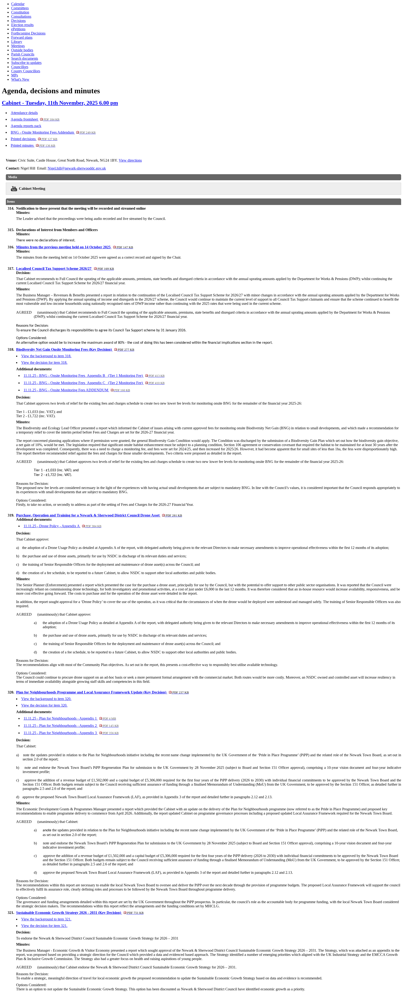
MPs (14, 75)
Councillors (19, 67)
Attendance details (24, 113)
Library (16, 42)
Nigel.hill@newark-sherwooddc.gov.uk (77, 168)
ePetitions (18, 29)
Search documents (24, 58)
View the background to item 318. (46, 356)
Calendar (17, 4)
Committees (20, 8)
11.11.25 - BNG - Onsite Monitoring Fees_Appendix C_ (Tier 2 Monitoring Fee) (94, 383)
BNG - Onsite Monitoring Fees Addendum (53, 132)
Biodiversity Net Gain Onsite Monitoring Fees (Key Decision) (75, 349)
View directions (130, 160)
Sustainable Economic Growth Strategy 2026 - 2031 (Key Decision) (79, 913)
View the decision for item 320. (44, 705)
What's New (20, 79)
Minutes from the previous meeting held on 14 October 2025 (74, 247)
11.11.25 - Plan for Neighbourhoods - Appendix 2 (71, 726)
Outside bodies (22, 50)
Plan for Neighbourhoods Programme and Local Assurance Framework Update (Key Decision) (102, 692)
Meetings (18, 46)
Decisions (18, 21)
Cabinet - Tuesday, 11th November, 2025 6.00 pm (60, 103)
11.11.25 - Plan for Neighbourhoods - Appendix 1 (70, 718)
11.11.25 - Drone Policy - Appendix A (62, 526)
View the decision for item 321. (44, 926)
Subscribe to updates (26, 63)
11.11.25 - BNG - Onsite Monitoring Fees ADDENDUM (77, 390)
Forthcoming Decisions (28, 33)
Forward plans (21, 37)
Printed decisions (34, 139)
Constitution (20, 12)
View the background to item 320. (46, 699)
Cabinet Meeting (32, 189)
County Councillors (25, 71)
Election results (22, 25)
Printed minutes (33, 145)
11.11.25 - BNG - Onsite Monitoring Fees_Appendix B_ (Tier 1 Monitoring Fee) (94, 376)
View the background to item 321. (46, 919)
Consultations (21, 16)
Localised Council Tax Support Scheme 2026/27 (65, 269)
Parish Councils (22, 54)
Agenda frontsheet (35, 119)
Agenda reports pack (26, 126)
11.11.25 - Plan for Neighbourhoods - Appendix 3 (71, 733)
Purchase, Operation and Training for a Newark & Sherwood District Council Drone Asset (99, 515)
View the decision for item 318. (44, 362)
